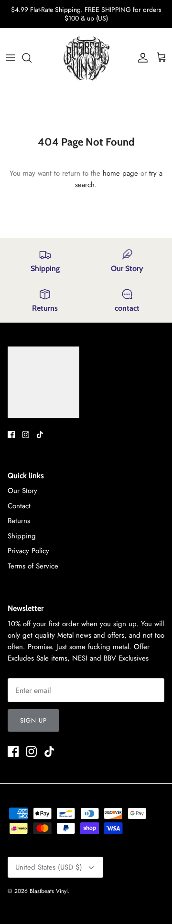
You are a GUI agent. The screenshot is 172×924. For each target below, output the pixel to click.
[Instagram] (25, 434)
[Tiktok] (39, 434)
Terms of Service (33, 566)
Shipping (22, 536)
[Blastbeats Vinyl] (86, 58)
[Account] (140, 57)
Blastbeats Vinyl (49, 891)
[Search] (31, 57)
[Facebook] (11, 434)
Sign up (33, 720)
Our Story (22, 490)
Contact (19, 506)
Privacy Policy (28, 551)
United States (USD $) (48, 867)
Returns (19, 520)
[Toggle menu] (10, 57)
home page (120, 173)
